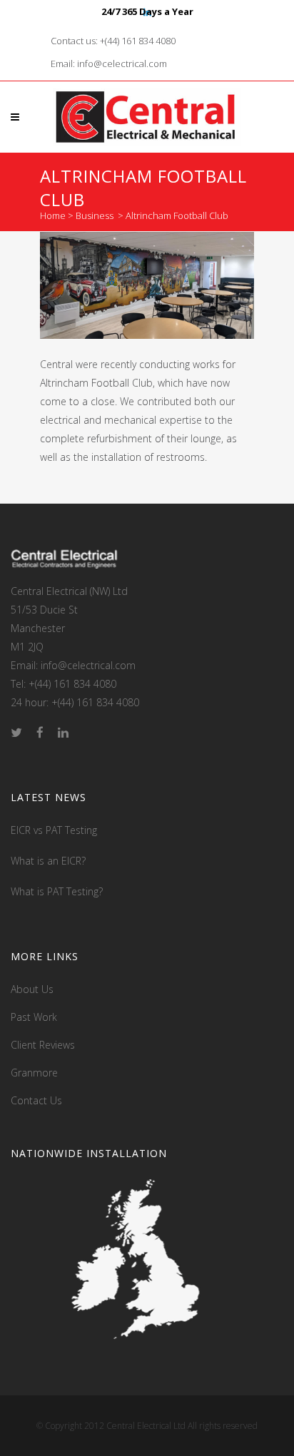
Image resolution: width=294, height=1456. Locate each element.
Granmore (34, 1072)
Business (94, 215)
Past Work (34, 1017)
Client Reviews (43, 1045)
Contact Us (36, 1100)
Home (53, 215)
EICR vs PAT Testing (54, 830)
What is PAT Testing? (57, 891)
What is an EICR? (48, 860)
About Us (32, 989)
